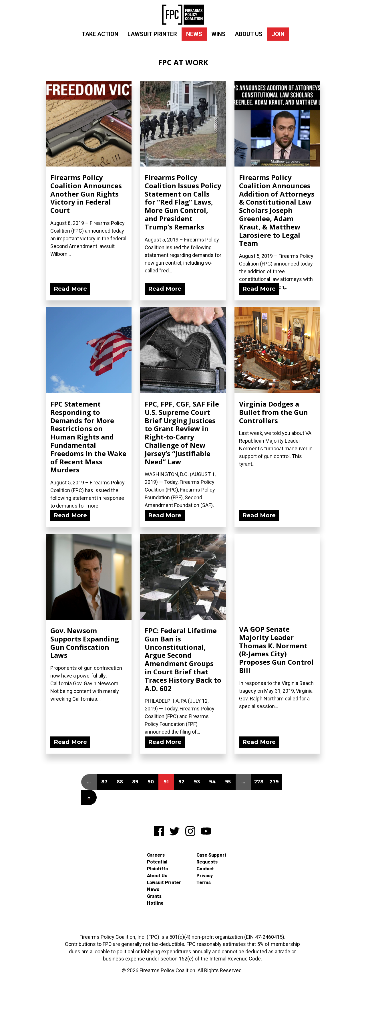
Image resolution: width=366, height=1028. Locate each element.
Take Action (100, 34)
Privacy (204, 875)
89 (135, 782)
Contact (205, 868)
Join (278, 34)
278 (258, 782)
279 (274, 782)
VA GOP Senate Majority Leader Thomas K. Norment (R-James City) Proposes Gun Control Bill (276, 649)
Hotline (155, 903)
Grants (154, 896)
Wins (218, 34)
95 (228, 782)
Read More (70, 288)
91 (166, 782)
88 (120, 782)
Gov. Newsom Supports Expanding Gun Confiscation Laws (84, 643)
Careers (156, 855)
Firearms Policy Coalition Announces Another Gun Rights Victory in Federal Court (86, 194)
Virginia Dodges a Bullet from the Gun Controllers (273, 412)
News (194, 34)
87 (104, 782)
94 (212, 782)
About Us (248, 34)
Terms (203, 882)
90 (151, 782)
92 (181, 782)
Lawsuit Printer (152, 34)
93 (197, 782)
